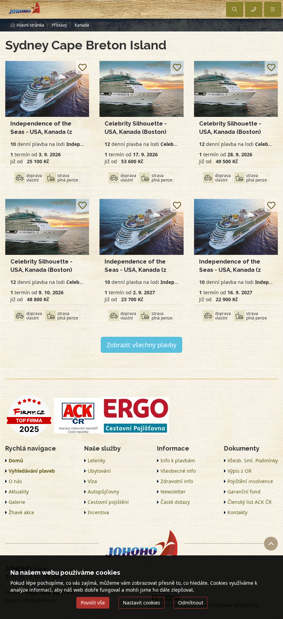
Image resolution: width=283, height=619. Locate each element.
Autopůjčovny (103, 491)
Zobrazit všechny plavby (141, 345)
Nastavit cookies (141, 602)
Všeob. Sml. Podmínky (252, 460)
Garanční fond (244, 491)
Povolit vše (93, 602)
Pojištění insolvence (250, 481)
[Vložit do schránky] (82, 67)
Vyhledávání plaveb (32, 471)
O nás (15, 481)
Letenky (96, 460)
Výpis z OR (239, 471)
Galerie (17, 502)
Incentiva (98, 512)
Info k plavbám (177, 460)
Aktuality (19, 491)
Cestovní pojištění (108, 502)
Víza (92, 481)
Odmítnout (190, 602)
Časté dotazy (175, 502)
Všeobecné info (178, 471)
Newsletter (173, 491)
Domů (16, 460)
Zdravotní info (176, 481)
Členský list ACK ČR (249, 502)
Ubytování (99, 471)
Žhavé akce (21, 512)
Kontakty (237, 512)
